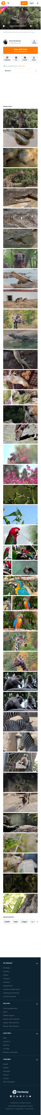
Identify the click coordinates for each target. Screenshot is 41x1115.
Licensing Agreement (10, 1068)
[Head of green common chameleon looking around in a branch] (20, 902)
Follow (34, 43)
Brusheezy (6, 1028)
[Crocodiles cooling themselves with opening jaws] (20, 197)
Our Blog (6, 1109)
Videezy (5, 1035)
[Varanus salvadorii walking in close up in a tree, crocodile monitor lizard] (20, 882)
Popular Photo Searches (11, 1082)
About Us (6, 1105)
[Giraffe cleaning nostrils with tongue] (20, 117)
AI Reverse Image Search (11, 1049)
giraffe (7, 982)
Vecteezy (6, 1031)
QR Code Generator (9, 1056)
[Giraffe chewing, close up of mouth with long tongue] (20, 137)
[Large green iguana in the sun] (20, 358)
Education (6, 1042)
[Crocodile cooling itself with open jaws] (20, 217)
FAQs (5, 1098)
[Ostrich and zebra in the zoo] (20, 802)
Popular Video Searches (11, 1086)
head (15, 982)
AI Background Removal (11, 1053)
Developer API (8, 1046)
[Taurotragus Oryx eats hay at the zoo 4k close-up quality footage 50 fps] (20, 448)
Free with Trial (20, 50)
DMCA (5, 1072)
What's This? (21, 66)
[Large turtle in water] (20, 156)
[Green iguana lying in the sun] (16, 411)
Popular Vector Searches (11, 1079)
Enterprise (6, 1039)
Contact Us (6, 1101)
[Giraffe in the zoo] (20, 177)
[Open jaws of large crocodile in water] (20, 277)
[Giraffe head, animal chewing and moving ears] (20, 429)
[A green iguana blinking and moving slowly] (20, 923)
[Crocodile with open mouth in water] (20, 338)
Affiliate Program (8, 1075)
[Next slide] (33, 981)
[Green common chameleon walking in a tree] (20, 963)
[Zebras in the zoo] (20, 781)
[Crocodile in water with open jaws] (20, 237)
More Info (8, 70)
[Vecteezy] (3, 3)
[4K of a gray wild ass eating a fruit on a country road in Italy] (20, 862)
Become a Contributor (10, 1112)
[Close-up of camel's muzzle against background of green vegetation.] (20, 257)
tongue (24, 982)
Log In (31, 3)
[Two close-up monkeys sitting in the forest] (20, 741)
